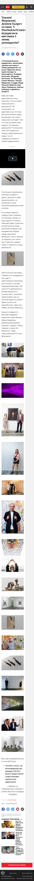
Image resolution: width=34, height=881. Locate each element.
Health (20, 12)
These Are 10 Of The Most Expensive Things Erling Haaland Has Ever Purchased (19, 839)
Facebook (20, 791)
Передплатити (19, 7)
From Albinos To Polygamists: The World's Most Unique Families (20, 850)
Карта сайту (13, 873)
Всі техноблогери (27, 876)
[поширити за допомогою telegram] (12, 54)
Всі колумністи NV (27, 873)
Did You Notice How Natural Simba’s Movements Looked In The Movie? (19, 825)
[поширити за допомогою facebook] (3, 54)
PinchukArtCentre (11, 803)
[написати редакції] (17, 54)
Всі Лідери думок (7, 876)
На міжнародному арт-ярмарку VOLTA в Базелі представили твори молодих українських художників (14, 774)
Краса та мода (12, 12)
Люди (25, 12)
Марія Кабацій (12, 800)
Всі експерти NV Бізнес (8, 878)
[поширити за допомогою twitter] (8, 54)
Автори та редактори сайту (24, 878)
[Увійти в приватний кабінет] (27, 7)
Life (3, 12)
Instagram (13, 794)
